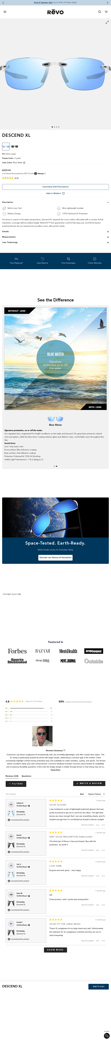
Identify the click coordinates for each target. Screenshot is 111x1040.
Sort (82, 794)
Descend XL (21, 814)
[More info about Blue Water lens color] (24, 163)
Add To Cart (98, 986)
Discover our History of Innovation (55, 558)
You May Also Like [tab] (12, 594)
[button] (3, 2)
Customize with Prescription (55, 187)
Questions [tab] (26, 776)
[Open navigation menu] (5, 12)
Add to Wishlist (53, 193)
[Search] (99, 12)
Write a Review (92, 784)
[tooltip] (64, 750)
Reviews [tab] (12, 776)
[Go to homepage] (55, 12)
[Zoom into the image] (55, 74)
